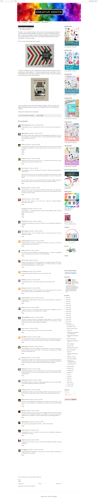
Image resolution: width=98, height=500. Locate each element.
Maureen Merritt (25, 125)
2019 (67, 311)
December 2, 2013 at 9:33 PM (33, 336)
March (68, 382)
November (69, 366)
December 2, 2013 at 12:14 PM (32, 187)
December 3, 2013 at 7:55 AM (33, 357)
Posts (67, 392)
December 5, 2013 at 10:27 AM (35, 399)
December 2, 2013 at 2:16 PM (35, 231)
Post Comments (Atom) (29, 486)
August (69, 372)
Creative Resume (44, 22)
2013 (67, 323)
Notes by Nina (25, 231)
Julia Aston (24, 221)
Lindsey (23, 389)
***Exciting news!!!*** (71, 364)
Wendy (23, 410)
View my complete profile (70, 223)
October (69, 368)
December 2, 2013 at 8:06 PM (36, 317)
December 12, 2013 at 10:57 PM (35, 449)
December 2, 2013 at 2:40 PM (37, 240)
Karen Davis (24, 380)
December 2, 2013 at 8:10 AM (36, 125)
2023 (67, 303)
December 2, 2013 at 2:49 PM (32, 250)
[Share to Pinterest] (42, 115)
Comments (68, 394)
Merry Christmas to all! (72, 328)
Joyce (23, 430)
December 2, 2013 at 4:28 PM (34, 271)
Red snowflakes (70, 343)
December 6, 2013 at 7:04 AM (32, 410)
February (69, 384)
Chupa (48, 73)
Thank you (69, 330)
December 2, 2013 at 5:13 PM (33, 279)
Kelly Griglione (25, 421)
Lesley (23, 144)
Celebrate (69, 351)
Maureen (43, 73)
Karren (23, 307)
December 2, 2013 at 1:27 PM (35, 208)
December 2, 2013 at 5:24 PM (33, 288)
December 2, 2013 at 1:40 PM (34, 221)
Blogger (55, 496)
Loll (22, 260)
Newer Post (21, 483)
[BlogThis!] (38, 115)
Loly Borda (24, 271)
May (68, 378)
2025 (67, 299)
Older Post (58, 483)
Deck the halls (70, 345)
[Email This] (37, 115)
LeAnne (23, 158)
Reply (23, 129)
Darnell (23, 187)
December (69, 324)
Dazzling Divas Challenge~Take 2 (71, 361)
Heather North (25, 346)
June (68, 376)
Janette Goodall (25, 297)
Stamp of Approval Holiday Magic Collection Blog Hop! (75, 282)
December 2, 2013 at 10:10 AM (32, 144)
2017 (67, 315)
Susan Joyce (25, 399)
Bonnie (23, 199)
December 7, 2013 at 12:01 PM (36, 421)
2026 (67, 297)
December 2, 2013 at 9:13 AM (35, 133)
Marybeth (24, 368)
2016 (67, 317)
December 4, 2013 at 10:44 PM (33, 389)
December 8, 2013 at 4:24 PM (32, 439)
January (69, 386)
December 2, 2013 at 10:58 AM (33, 158)
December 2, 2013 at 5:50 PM (32, 307)
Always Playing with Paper (30, 33)
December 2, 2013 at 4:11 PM (30, 260)
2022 (67, 305)
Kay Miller (24, 336)
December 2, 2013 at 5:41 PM (36, 297)
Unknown (24, 288)
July (68, 374)
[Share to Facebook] (41, 115)
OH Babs (24, 279)
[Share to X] (40, 115)
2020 (67, 309)
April (68, 380)
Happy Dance (25, 133)
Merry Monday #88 (71, 338)
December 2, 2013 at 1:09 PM (32, 199)
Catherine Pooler (26, 240)
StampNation (37, 22)
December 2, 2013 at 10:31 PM (36, 346)
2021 (67, 307)
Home (19, 22)
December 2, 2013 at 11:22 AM (31, 168)
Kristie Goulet (69, 221)
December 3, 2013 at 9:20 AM (33, 368)
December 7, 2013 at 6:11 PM (31, 430)
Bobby (23, 250)
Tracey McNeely (25, 317)
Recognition (24, 22)
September (70, 370)
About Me (31, 22)
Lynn (23, 328)
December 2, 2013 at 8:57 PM (31, 328)
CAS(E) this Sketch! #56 (72, 347)
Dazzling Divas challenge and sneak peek (72, 333)
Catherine (37, 73)
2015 (67, 319)
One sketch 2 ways (71, 326)
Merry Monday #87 (71, 349)
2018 (67, 313)
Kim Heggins (25, 449)
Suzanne (24, 357)
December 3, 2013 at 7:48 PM (34, 380)
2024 (67, 301)
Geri (23, 168)
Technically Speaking (71, 358)
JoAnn (23, 439)
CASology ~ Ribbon (71, 356)
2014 (67, 321)
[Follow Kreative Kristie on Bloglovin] (70, 273)
